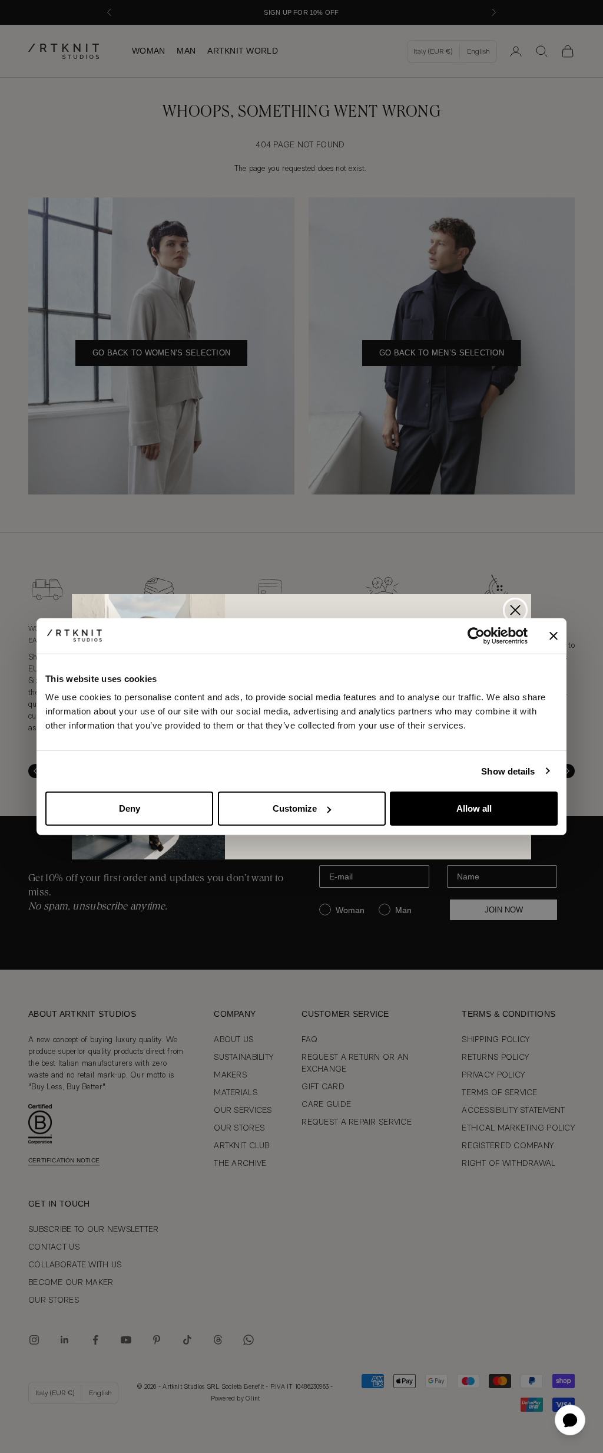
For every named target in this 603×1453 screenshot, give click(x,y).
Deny (129, 808)
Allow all (474, 808)
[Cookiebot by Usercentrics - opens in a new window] (476, 635)
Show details (508, 771)
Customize (295, 808)
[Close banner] (553, 635)
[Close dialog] (515, 610)
